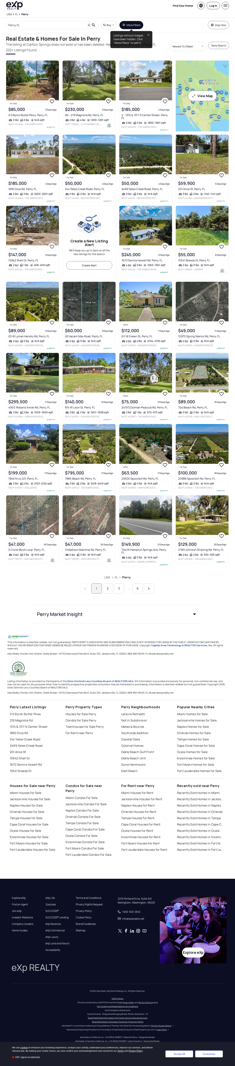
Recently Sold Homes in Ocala (198, 831)
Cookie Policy (83, 917)
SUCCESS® (52, 911)
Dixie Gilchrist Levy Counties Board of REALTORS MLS (100, 681)
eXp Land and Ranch (57, 943)
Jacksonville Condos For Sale (86, 804)
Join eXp (17, 911)
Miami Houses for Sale (25, 793)
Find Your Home (183, 5)
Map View (220, 25)
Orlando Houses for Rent (138, 812)
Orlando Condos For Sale (83, 817)
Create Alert (89, 265)
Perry (126, 577)
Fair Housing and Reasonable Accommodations (117, 1006)
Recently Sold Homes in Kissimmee (200, 837)
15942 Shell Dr (20, 758)
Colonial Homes (132, 746)
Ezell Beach (129, 771)
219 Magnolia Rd (21, 720)
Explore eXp (19, 898)
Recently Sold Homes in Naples (199, 805)
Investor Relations (22, 917)
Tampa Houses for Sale (26, 818)
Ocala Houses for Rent (137, 831)
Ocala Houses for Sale (25, 831)
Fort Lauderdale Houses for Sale (32, 850)
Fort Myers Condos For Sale (85, 848)
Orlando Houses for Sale (27, 812)
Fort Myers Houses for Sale (29, 843)
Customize (209, 1053)
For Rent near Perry (79, 733)
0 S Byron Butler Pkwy (25, 714)
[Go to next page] (149, 588)
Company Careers (22, 924)
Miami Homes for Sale (192, 714)
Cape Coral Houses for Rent (141, 824)
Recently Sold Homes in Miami (198, 793)
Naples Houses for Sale (26, 805)
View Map (205, 96)
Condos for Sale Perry (81, 720)
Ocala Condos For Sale (82, 836)
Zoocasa (51, 904)
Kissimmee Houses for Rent (141, 837)
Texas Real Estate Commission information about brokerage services (117, 1018)
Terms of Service (145, 1002)
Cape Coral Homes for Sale (196, 746)
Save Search (218, 45)
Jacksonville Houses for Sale (30, 799)
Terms (120, 1051)
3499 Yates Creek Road (26, 746)
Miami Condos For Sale (82, 798)
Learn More (162, 1029)
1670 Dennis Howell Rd (26, 764)
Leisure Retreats (133, 714)
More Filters (133, 25)
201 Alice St (18, 752)
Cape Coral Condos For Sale (85, 829)
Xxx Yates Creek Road (25, 739)
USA (107, 577)
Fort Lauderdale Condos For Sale (89, 855)
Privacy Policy (84, 911)
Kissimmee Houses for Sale (29, 837)
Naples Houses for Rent (138, 805)
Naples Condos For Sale (82, 810)
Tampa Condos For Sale (82, 823)
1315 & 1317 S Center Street (29, 727)
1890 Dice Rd (19, 733)
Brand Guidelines (86, 924)
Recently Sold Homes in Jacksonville (200, 799)
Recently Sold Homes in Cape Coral (200, 824)
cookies (24, 1047)
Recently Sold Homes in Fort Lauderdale (200, 850)
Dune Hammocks (133, 764)
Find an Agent (20, 904)
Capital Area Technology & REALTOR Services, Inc (181, 645)
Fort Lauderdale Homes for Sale (199, 771)
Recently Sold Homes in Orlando (200, 812)
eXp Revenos (53, 924)
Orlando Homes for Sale (194, 733)
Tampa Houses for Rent (138, 818)
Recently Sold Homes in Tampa (199, 818)
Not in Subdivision (134, 720)
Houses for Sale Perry (81, 714)
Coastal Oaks (130, 739)
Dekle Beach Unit (133, 758)
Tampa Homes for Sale (193, 739)
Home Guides (19, 930)
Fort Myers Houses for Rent (140, 843)
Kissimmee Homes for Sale (196, 758)
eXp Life (50, 898)
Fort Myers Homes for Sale (195, 764)
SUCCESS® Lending (57, 917)
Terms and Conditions (88, 898)
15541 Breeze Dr (21, 771)
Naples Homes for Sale (193, 727)
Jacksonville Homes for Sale (197, 720)
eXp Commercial (55, 930)
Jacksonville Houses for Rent (141, 799)
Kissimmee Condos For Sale (85, 842)
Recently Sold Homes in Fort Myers (200, 843)
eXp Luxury (52, 937)
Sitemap (80, 930)
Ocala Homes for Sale (192, 752)
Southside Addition (135, 733)
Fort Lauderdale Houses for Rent (144, 850)
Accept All (179, 1053)
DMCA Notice (117, 998)
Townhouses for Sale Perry (85, 727)
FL (116, 577)
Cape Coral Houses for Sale (29, 824)
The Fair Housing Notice (161, 1025)
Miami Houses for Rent (137, 793)
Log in (213, 5)
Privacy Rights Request (89, 904)
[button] (117, 614)
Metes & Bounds (132, 727)
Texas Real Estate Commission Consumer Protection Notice (117, 1021)
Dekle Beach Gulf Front (137, 752)
